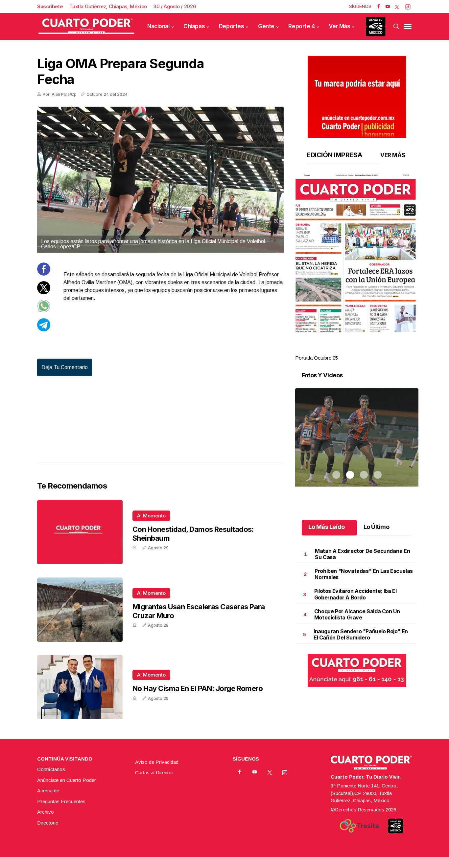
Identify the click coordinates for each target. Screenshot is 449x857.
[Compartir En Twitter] (43, 292)
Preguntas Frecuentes (61, 801)
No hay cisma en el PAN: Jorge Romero (197, 688)
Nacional (158, 26)
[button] (356, 253)
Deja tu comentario (64, 367)
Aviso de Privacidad (156, 762)
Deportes (231, 26)
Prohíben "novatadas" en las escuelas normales (364, 574)
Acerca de (48, 790)
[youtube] (388, 6)
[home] (86, 26)
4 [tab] (378, 350)
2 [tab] (350, 350)
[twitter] (397, 6)
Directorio (48, 823)
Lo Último (377, 526)
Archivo (45, 812)
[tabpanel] (356, 268)
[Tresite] (359, 825)
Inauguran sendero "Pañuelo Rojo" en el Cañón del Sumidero (361, 634)
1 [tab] (336, 350)
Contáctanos (51, 769)
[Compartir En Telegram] (43, 329)
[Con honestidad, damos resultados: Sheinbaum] (80, 532)
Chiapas (194, 26)
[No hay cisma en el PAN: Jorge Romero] (80, 687)
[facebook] (378, 6)
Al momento (151, 515)
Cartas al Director (154, 772)
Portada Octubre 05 (316, 358)
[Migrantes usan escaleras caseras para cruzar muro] (80, 609)
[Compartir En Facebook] (43, 274)
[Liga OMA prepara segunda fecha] (160, 180)
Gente (266, 26)
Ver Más (339, 26)
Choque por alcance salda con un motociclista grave (357, 614)
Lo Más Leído (326, 526)
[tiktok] (408, 6)
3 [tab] (364, 350)
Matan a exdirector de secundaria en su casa (362, 554)
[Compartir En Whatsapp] (43, 311)
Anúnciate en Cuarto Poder (66, 780)
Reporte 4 (301, 26)
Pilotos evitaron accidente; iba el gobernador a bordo (355, 594)
